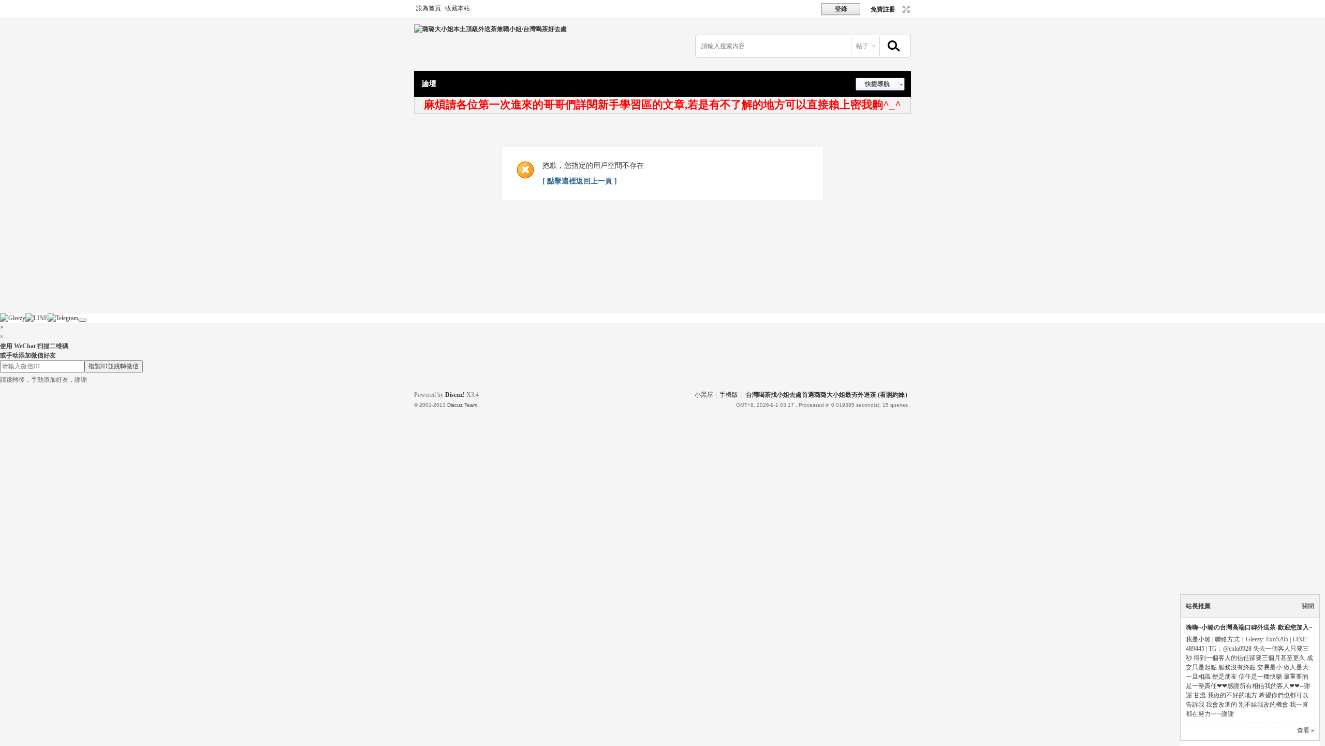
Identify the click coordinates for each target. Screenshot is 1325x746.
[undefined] (82, 320)
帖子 (862, 46)
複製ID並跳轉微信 (114, 366)
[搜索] (892, 46)
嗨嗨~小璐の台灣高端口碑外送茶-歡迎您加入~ (1249, 627)
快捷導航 (877, 84)
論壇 (429, 84)
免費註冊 (883, 9)
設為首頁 (428, 8)
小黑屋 (704, 394)
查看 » (1305, 730)
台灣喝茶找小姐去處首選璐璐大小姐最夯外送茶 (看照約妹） (828, 394)
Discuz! (455, 394)
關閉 (1308, 606)
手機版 (728, 394)
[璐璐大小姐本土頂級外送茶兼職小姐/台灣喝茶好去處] (490, 29)
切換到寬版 (905, 9)
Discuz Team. (463, 405)
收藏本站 (457, 8)
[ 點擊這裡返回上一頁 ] (579, 181)
